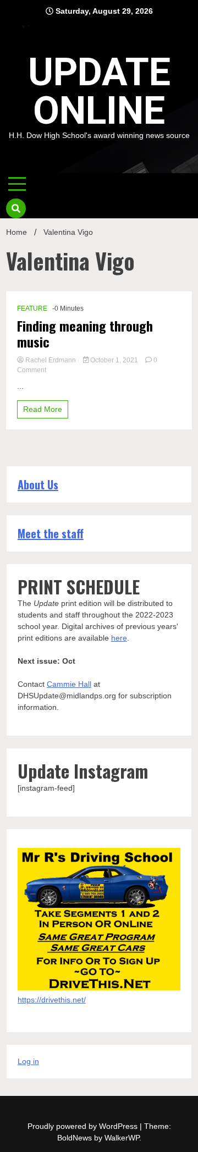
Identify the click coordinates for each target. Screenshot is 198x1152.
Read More (42, 409)
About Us (38, 484)
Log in (28, 1061)
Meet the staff (51, 533)
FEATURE (32, 308)
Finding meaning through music (85, 334)
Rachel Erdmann (51, 360)
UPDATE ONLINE (99, 91)
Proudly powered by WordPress (84, 1126)
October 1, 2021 (114, 360)
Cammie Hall (69, 684)
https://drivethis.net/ (52, 999)
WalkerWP (122, 1137)
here (119, 637)
